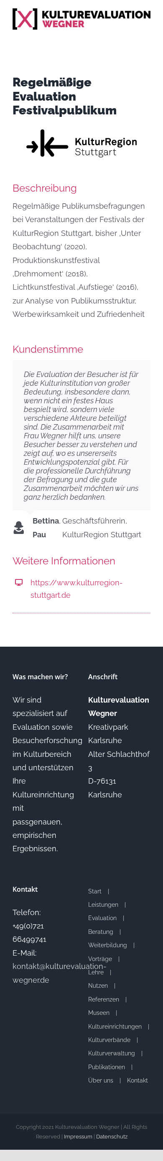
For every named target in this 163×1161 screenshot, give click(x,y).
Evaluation (102, 918)
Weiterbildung (107, 945)
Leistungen (103, 904)
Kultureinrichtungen (115, 1026)
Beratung (100, 931)
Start (95, 891)
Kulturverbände (109, 1040)
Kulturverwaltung (111, 1053)
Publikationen (106, 1067)
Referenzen (103, 999)
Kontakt (137, 1080)
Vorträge (100, 959)
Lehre (96, 972)
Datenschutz (111, 1136)
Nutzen (98, 985)
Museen (99, 1012)
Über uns (100, 1080)
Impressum (78, 1136)
